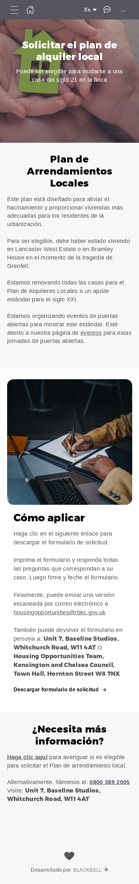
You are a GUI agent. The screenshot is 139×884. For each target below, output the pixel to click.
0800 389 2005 (110, 782)
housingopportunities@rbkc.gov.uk (60, 612)
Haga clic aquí (27, 757)
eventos (91, 333)
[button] (69, 256)
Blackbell (87, 870)
